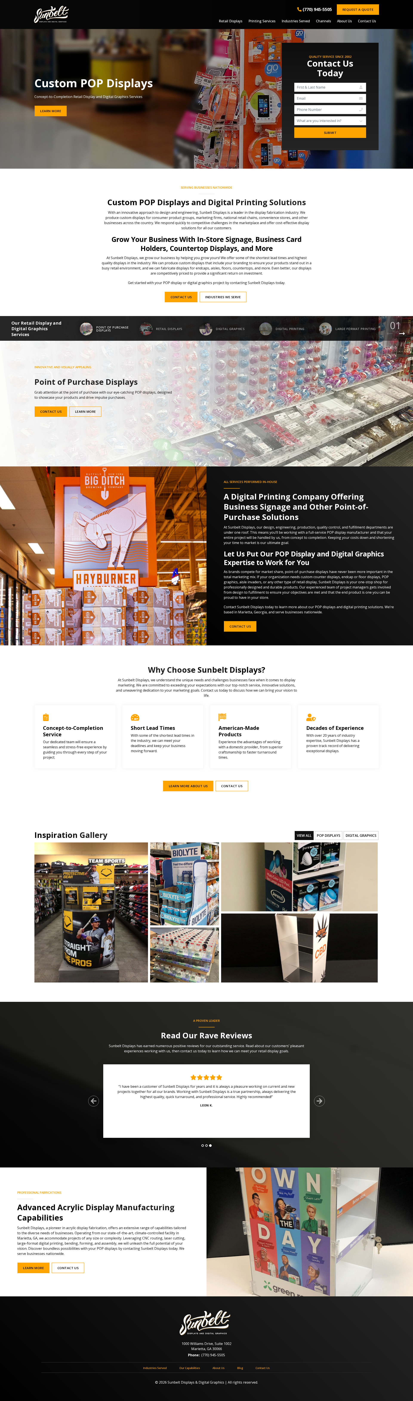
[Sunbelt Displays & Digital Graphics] (91, 14)
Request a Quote (357, 9)
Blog (240, 1368)
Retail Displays (230, 21)
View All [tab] (304, 835)
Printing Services (262, 21)
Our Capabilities (189, 1368)
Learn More (50, 111)
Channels (323, 21)
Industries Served (296, 21)
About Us (344, 21)
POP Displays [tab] (328, 835)
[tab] (202, 1145)
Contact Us (367, 21)
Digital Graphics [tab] (361, 835)
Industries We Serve (223, 297)
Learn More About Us (188, 786)
